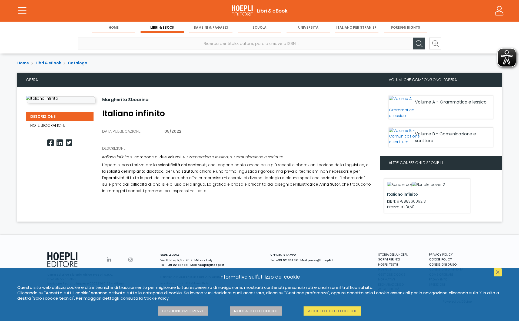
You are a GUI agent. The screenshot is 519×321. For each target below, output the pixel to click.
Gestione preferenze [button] (183, 311)
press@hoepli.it (321, 260)
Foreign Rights (405, 27)
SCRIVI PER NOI (389, 259)
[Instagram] (130, 259)
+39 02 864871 (177, 265)
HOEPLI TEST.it (388, 264)
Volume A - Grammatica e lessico (451, 102)
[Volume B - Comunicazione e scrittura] (404, 136)
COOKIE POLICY (440, 259)
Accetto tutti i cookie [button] (332, 311)
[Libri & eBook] (259, 10)
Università (308, 27)
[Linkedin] (59, 143)
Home (114, 27)
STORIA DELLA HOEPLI (393, 254)
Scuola (259, 27)
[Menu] (22, 11)
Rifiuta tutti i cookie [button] (256, 311)
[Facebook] (50, 143)
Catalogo (77, 63)
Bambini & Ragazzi (211, 27)
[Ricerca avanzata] (435, 43)
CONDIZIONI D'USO (443, 264)
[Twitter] (69, 143)
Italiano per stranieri (357, 27)
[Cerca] (419, 43)
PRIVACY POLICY (441, 254)
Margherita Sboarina (125, 99)
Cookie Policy (156, 298)
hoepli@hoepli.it (211, 265)
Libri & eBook (162, 27)
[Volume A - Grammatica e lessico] (401, 107)
